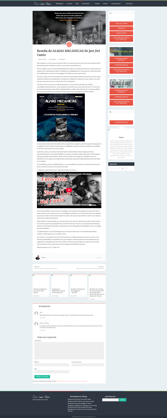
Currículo (69, 3)
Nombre (36, 362)
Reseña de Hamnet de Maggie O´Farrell (78, 290)
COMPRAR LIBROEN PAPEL (121, 59)
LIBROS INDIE (121, 33)
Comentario (38, 340)
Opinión (97, 3)
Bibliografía (59, 3)
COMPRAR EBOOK (121, 65)
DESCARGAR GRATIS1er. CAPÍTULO (121, 39)
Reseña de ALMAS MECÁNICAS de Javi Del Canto (68, 53)
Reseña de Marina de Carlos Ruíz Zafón (40, 290)
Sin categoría (52, 59)
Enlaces (105, 3)
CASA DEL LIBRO (121, 23)
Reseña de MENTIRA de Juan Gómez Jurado (58, 290)
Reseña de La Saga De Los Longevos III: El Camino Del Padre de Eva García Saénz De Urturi (97, 292)
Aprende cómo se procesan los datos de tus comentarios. (71, 381)
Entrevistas (129, 3)
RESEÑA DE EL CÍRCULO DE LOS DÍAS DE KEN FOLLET (82, 410)
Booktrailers (86, 3)
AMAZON (121, 28)
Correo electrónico (76, 362)
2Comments (61, 59)
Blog (77, 3)
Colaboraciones (116, 3)
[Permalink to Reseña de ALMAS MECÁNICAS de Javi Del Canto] (69, 27)
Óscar (43, 257)
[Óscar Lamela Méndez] (42, 3)
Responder (43, 317)
